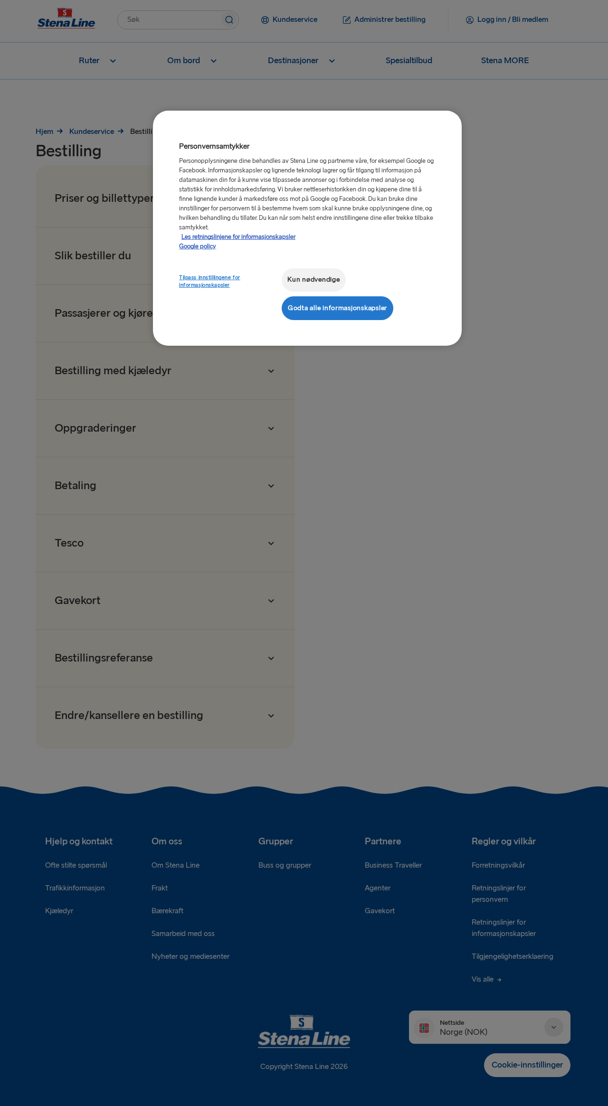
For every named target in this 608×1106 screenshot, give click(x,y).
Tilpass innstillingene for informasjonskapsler (209, 281)
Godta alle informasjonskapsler (337, 308)
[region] (307, 228)
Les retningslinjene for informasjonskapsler (238, 237)
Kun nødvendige (313, 279)
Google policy (197, 246)
